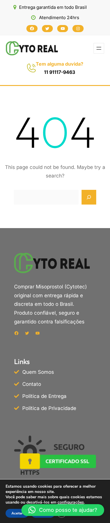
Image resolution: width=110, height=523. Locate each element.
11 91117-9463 (59, 72)
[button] (62, 510)
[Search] (89, 197)
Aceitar (17, 513)
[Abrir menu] (99, 48)
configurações (70, 502)
